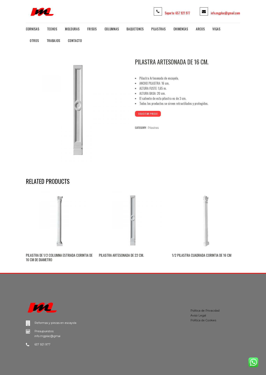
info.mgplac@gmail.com (225, 13)
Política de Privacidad (204, 310)
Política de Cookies (203, 320)
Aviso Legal (198, 315)
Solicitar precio (148, 113)
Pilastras (153, 128)
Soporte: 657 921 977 (177, 13)
